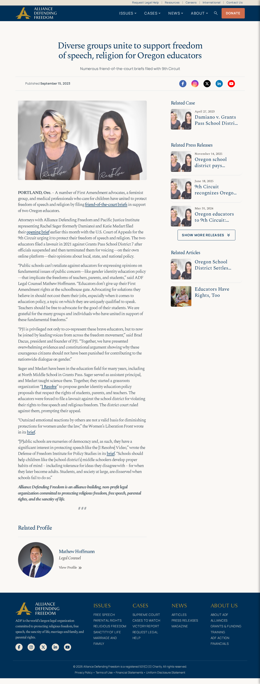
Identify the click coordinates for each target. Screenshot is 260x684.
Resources (172, 2)
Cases (150, 13)
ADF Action (220, 638)
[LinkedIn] (219, 83)
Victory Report (146, 626)
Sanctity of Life (107, 632)
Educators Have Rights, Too (212, 292)
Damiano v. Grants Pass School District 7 (217, 123)
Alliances (219, 620)
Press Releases (185, 620)
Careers (191, 2)
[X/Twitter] (207, 83)
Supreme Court (146, 615)
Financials (220, 644)
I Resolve (49, 386)
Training (218, 632)
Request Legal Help (145, 2)
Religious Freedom (110, 626)
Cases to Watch (146, 620)
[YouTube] (231, 83)
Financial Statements (129, 672)
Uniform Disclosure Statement (165, 672)
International (212, 2)
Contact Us (234, 2)
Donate (233, 13)
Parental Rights (108, 620)
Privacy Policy (83, 672)
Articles (179, 615)
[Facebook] (182, 83)
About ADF (220, 615)
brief (31, 432)
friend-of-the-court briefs (106, 204)
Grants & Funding (226, 626)
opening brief (38, 232)
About (198, 13)
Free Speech (104, 615)
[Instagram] (195, 83)
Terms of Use (104, 672)
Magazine (180, 626)
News (174, 13)
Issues (126, 13)
